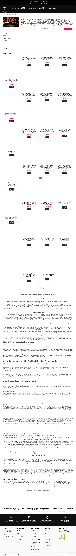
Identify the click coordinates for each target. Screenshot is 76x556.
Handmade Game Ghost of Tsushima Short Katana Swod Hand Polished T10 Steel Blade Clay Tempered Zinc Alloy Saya (64, 167)
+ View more (47, 27)
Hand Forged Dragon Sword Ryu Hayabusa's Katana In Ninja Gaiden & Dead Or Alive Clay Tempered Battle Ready (29, 95)
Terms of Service (48, 546)
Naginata (5, 48)
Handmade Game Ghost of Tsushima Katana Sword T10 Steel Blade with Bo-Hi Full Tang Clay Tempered (29, 203)
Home (4, 14)
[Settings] (72, 10)
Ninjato (4, 46)
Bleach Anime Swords (48, 23)
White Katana (33, 536)
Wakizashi (5, 35)
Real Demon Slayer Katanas (36, 537)
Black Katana (33, 532)
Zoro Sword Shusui (35, 393)
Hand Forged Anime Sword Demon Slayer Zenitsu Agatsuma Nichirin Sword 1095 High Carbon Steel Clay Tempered (64, 59)
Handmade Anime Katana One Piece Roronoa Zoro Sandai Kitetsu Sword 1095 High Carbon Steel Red (47, 59)
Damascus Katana (35, 530)
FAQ (34, 10)
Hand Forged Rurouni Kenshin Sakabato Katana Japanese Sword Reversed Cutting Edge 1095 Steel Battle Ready (46, 203)
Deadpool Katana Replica (32, 24)
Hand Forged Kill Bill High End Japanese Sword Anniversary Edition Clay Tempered (64, 202)
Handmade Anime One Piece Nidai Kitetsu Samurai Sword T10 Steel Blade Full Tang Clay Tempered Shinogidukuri (47, 167)
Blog (22, 10)
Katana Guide (47, 535)
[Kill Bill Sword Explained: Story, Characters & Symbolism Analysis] (62, 500)
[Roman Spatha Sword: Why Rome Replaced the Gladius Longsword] (38, 500)
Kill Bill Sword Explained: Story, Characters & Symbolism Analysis (62, 509)
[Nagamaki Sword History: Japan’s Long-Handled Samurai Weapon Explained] (14, 500)
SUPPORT (28, 10)
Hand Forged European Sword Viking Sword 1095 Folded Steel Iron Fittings (64, 130)
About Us (46, 530)
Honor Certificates (48, 533)
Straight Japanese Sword (36, 548)
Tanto (4, 37)
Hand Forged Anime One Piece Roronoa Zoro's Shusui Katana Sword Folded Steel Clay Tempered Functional (64, 239)
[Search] (70, 10)
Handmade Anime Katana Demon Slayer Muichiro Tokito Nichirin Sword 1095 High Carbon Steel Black (29, 59)
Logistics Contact (48, 540)
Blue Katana (33, 533)
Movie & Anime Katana (8, 33)
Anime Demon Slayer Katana (38, 23)
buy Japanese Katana (60, 375)
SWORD (13, 8)
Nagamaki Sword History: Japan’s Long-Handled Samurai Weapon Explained (14, 509)
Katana (4, 32)
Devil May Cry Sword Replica (59, 23)
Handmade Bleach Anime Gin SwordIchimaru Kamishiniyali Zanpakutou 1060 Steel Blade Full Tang (29, 167)
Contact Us (47, 532)
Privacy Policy (47, 545)
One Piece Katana (28, 23)
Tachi (4, 45)
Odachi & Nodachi (7, 38)
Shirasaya (5, 41)
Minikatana (5, 40)
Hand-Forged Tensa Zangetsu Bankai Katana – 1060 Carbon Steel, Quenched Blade (46, 94)
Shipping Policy (48, 542)
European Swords (34, 545)
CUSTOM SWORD (42, 8)
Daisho (4, 43)
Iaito (4, 50)
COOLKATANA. (13, 554)
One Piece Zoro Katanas (36, 539)
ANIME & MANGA (22, 8)
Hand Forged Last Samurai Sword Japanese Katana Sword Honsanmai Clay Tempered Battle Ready (29, 239)
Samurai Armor (31, 8)
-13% (40, 177)
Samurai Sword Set (35, 549)
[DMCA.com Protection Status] (62, 539)
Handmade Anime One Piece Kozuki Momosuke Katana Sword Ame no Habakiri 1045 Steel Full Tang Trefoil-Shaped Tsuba (29, 131)
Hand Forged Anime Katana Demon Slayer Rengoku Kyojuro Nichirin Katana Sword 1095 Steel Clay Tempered (47, 131)
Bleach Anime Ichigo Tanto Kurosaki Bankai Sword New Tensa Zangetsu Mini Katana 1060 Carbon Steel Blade (29, 275)
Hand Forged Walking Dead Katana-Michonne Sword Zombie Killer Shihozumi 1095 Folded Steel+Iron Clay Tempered (47, 239)
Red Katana (33, 535)
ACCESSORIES (15, 10)
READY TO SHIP (52, 8)
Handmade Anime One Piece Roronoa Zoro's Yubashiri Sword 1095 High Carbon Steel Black (47, 274)
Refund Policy (47, 543)
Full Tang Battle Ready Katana (35, 543)
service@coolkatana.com (9, 535)
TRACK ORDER (40, 10)
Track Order (47, 539)
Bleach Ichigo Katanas (35, 540)
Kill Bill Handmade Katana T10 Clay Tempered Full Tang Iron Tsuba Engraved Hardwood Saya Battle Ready (65, 95)
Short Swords (33, 546)
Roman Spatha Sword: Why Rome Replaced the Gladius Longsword (38, 509)
